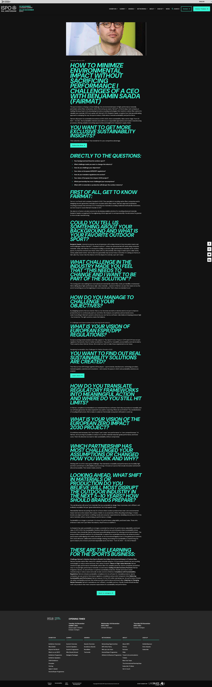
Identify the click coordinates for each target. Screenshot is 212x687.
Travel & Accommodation (130, 655)
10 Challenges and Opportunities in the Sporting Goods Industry (90, 323)
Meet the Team (127, 660)
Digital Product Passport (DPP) (116, 340)
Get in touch (126, 669)
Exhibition (112, 9)
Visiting (51, 666)
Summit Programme (72, 649)
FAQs (124, 652)
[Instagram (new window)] (209, 249)
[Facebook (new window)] (209, 244)
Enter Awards (147, 647)
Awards (131, 9)
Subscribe (146, 649)
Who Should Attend (72, 652)
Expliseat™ (102, 246)
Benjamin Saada (80, 208)
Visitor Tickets (200, 9)
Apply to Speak (53, 669)
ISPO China (66, 683)
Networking (141, 9)
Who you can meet (107, 649)
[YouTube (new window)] (209, 254)
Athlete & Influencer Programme (111, 655)
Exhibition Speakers (54, 658)
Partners (125, 649)
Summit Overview (71, 644)
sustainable (107, 248)
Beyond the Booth (54, 649)
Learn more (76, 375)
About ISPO (126, 644)
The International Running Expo (132, 663)
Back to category (105, 593)
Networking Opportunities (110, 644)
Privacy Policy (50, 683)
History (125, 647)
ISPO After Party (107, 647)
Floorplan (51, 663)
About (151, 9)
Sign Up (160, 9)
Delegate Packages (72, 655)
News (168, 9)
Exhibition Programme (55, 655)
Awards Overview (89, 644)
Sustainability (58, 683)
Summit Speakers (71, 647)
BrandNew (87, 649)
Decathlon (82, 464)
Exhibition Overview (54, 644)
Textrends (87, 652)
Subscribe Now (77, 145)
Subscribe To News (128, 666)
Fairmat (72, 201)
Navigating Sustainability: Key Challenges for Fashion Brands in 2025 (91, 349)
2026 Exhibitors (53, 660)
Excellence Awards (89, 647)
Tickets (125, 658)
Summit (122, 9)
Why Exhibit (52, 647)
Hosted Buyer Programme (56, 671)
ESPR (131, 340)
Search (176, 9)
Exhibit (185, 9)
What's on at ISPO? (54, 652)
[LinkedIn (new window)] (209, 260)
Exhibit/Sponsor (147, 644)
